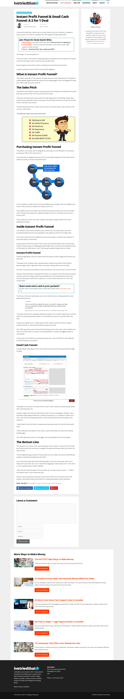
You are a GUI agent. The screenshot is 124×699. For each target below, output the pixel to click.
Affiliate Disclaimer (97, 695)
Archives (26, 687)
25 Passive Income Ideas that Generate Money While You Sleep (64, 578)
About (95, 3)
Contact (102, 3)
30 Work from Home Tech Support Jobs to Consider (59, 600)
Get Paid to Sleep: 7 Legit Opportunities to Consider (59, 621)
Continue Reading (41, 568)
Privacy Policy (106, 695)
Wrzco (30, 695)
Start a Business (65, 3)
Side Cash (77, 3)
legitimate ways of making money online (96, 42)
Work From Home (52, 3)
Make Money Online (24, 13)
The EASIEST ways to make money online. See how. (44, 483)
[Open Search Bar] (108, 2)
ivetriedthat (25, 3)
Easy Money (86, 3)
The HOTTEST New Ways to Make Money (54, 559)
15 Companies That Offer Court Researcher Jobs (57, 643)
